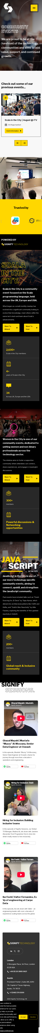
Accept (23, 1017)
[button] (24, 143)
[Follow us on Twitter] (15, 951)
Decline (33, 1017)
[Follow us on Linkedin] (11, 951)
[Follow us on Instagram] (18, 951)
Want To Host (29, 327)
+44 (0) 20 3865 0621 (18, 971)
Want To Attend (7, 327)
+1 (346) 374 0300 (17, 992)
